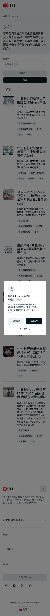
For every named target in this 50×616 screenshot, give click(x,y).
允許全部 (34, 321)
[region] (25, 308)
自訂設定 (25, 329)
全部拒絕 (16, 321)
